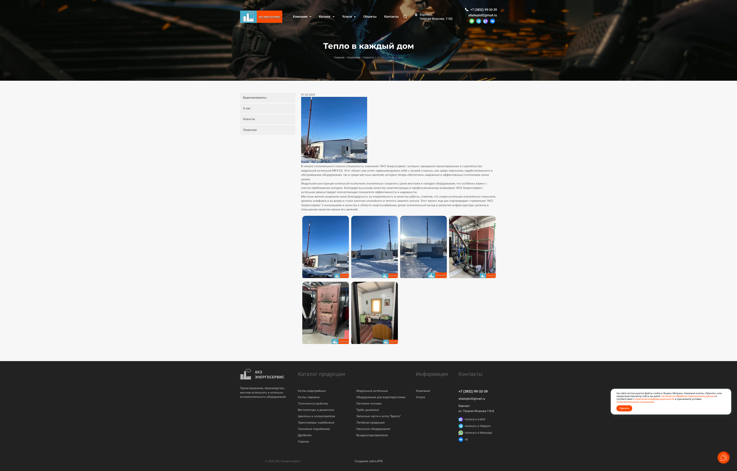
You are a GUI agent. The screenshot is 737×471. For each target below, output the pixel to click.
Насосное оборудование (373, 429)
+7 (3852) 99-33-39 (473, 391)
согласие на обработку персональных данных (688, 396)
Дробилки (304, 435)
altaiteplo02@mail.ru (482, 15)
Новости (249, 119)
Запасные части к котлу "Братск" (378, 416)
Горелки (303, 441)
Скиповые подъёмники (314, 429)
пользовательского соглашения (635, 401)
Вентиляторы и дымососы (316, 410)
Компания (423, 391)
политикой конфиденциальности (654, 399)
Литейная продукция (370, 422)
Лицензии (250, 130)
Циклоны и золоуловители (316, 416)
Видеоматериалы (255, 97)
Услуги (420, 397)
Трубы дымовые (367, 410)
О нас (246, 108)
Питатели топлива (369, 403)
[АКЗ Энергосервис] (261, 17)
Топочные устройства (313, 403)
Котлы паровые (309, 397)
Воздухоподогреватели (372, 435)
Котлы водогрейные (312, 391)
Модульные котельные (372, 391)
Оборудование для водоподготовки (380, 397)
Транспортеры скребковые (316, 422)
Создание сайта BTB (369, 461)
